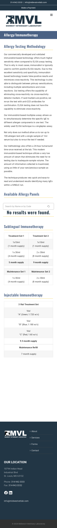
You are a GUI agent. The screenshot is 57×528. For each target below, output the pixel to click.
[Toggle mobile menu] (51, 14)
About (34, 431)
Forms (34, 444)
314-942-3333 (18, 482)
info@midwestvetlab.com (36, 2)
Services (35, 437)
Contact (35, 450)
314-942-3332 (15, 485)
